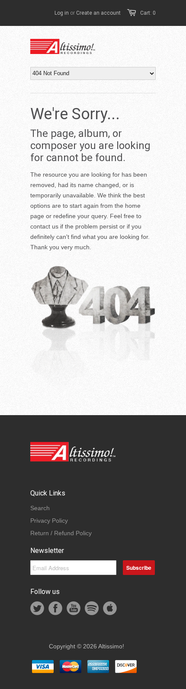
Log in (62, 13)
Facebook (55, 608)
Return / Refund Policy (61, 533)
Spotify (92, 608)
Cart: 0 (148, 13)
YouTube (73, 608)
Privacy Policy (49, 520)
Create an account (98, 13)
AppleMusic (110, 608)
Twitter (37, 608)
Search (40, 508)
